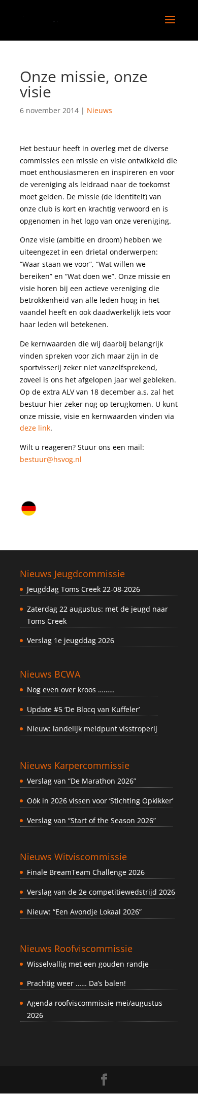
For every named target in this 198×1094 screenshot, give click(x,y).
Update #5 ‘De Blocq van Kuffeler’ (83, 709)
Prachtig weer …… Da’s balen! (76, 983)
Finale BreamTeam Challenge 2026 (86, 872)
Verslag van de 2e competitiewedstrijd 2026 (101, 892)
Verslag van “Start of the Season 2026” (91, 820)
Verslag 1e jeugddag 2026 (70, 640)
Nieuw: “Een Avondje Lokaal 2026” (84, 911)
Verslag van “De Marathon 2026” (81, 781)
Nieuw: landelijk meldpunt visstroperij (92, 728)
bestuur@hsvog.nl (51, 459)
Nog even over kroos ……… (71, 689)
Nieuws (99, 110)
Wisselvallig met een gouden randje (88, 964)
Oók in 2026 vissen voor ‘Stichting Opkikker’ (100, 800)
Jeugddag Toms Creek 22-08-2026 (83, 589)
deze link (35, 428)
